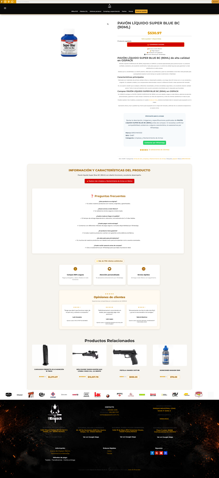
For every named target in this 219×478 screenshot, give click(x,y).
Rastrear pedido (141, 11)
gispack (175, 159)
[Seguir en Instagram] (165, 453)
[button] (107, 24)
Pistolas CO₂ (84, 11)
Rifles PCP (74, 11)
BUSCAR (215, 1)
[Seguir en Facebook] (152, 453)
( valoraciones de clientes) (159, 150)
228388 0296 (112, 410)
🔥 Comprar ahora (155, 44)
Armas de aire (138, 159)
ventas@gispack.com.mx (109, 415)
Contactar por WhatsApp (154, 143)
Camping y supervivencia (111, 11)
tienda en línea (153, 100)
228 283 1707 (114, 412)
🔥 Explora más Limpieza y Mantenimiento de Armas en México (109, 181)
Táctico (124, 11)
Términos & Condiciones (60, 453)
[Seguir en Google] (157, 453)
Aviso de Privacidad (134, 469)
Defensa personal (95, 11)
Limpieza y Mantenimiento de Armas (154, 159)
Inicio (109, 451)
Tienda (131, 11)
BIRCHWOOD (186, 159)
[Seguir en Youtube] (161, 453)
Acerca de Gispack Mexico (60, 451)
